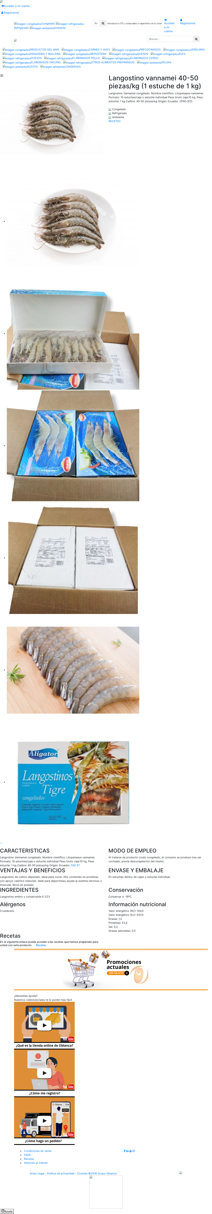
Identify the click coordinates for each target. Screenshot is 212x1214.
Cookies (82, 1173)
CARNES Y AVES (99, 49)
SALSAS (166, 62)
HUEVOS (36, 58)
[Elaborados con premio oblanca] (111, 969)
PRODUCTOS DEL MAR (44, 49)
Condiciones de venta (37, 1151)
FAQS (27, 1155)
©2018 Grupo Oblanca (102, 1173)
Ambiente (60, 27)
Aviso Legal (37, 1173)
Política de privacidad (60, 1173)
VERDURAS (197, 49)
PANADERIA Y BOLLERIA (45, 53)
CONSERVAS (73, 66)
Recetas (40, 945)
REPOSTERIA (98, 53)
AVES (182, 53)
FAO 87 (75, 865)
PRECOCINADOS (150, 49)
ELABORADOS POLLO (86, 58)
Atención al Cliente (35, 1162)
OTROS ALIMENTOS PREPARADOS (112, 62)
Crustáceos (7, 910)
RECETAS (115, 121)
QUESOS (142, 53)
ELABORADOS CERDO (144, 58)
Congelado (48, 23)
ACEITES (32, 66)
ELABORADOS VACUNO (46, 62)
